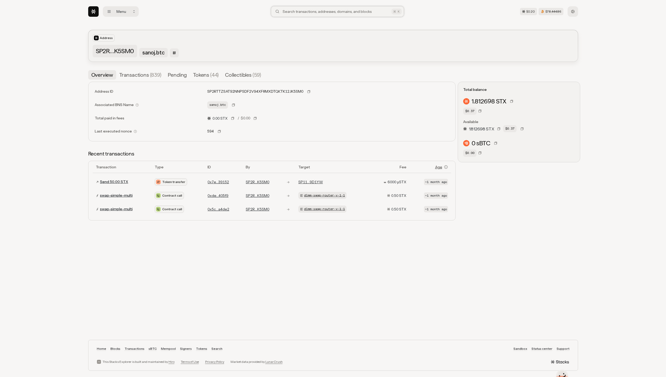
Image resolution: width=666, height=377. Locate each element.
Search (216, 349)
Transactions (134, 349)
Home (101, 349)
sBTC (153, 349)
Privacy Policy (214, 362)
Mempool (168, 349)
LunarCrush (274, 362)
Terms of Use (190, 362)
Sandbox (520, 349)
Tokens (201, 349)
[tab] (102, 75)
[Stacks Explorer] (93, 11)
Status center (541, 349)
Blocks (115, 349)
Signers (186, 349)
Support (563, 349)
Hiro (172, 362)
